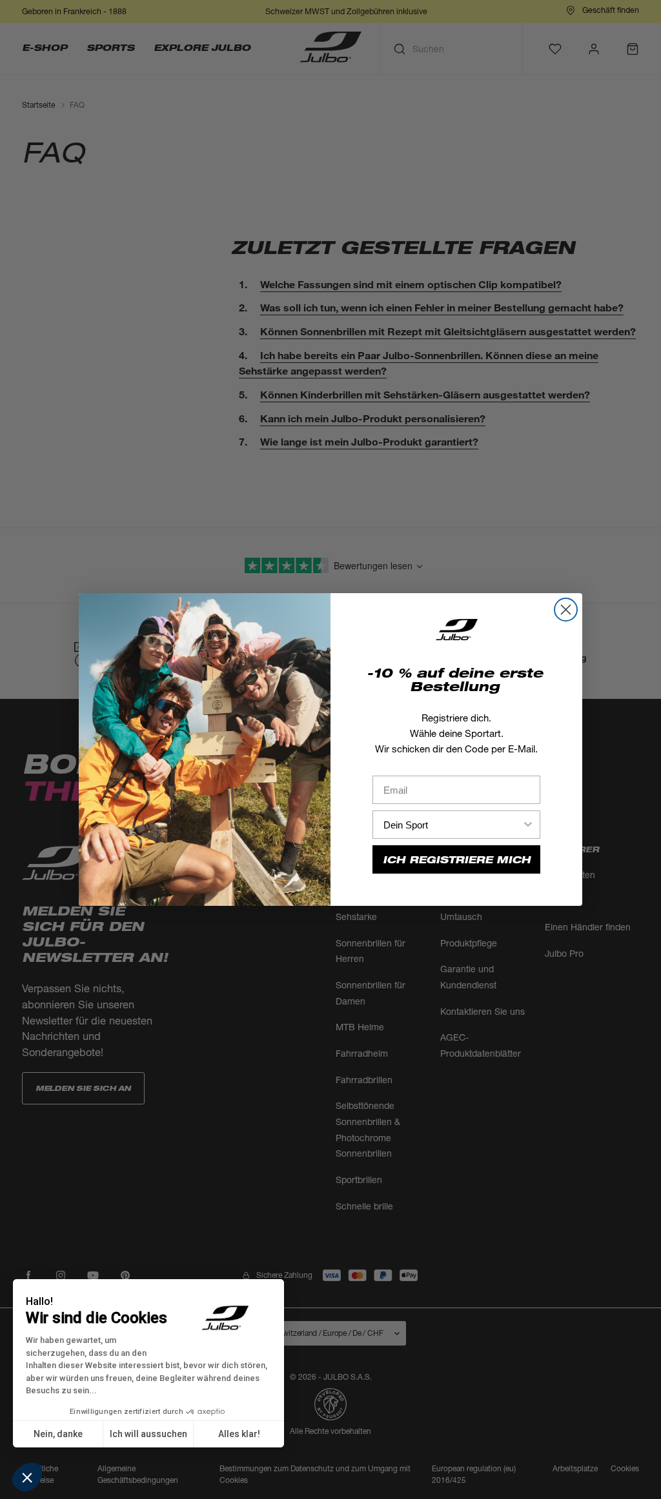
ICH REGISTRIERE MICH (457, 860)
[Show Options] (528, 824)
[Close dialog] (565, 609)
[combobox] (452, 824)
